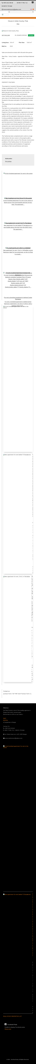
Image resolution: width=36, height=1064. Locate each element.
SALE (4, 718)
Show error (8, 1029)
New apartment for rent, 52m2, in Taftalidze (32, 598)
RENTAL (5, 720)
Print (18, 24)
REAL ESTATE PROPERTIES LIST (12, 1016)
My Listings (8, 161)
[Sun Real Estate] (5, 13)
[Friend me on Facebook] (33, 2)
